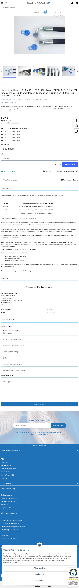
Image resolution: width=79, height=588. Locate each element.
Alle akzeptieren (40, 568)
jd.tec (49, 586)
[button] (72, 2)
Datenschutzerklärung (10, 562)
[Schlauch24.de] (39, 2)
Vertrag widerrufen (39, 446)
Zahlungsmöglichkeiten (9, 498)
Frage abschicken (39, 404)
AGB (2, 459)
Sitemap (4, 478)
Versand (17, 123)
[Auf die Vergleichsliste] (55, 14)
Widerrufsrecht (6, 472)
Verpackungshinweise (8, 468)
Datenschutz (5, 462)
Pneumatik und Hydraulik (39, 99)
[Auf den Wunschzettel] (60, 14)
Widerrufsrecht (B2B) (8, 475)
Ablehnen (40, 580)
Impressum (5, 456)
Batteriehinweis (6, 465)
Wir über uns (5, 492)
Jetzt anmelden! (58, 426)
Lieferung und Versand (8, 501)
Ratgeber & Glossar (7, 508)
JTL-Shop (37, 586)
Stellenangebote (6, 495)
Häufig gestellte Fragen (8, 489)
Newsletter (4, 504)
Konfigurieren (40, 574)
